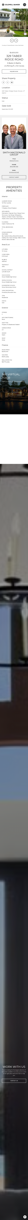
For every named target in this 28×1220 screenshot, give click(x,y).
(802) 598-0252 (14, 166)
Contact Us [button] (14, 1080)
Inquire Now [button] (14, 71)
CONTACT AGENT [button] (14, 177)
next (16, 40)
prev (12, 40)
